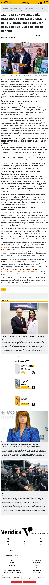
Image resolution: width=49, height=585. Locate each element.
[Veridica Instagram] (8, 541)
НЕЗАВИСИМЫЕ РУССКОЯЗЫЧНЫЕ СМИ (12, 570)
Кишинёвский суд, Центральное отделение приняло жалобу (18, 271)
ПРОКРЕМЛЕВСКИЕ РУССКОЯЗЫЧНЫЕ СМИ (12, 572)
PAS (36, 286)
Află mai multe (38, 578)
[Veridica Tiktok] (8, 544)
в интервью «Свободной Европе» (35, 122)
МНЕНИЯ (8, 7)
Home (3, 7)
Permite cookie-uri (29, 582)
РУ (41, 2)
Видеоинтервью (36, 572)
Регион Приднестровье (36, 563)
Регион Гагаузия (36, 562)
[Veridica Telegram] (24, 544)
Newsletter (12, 550)
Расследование (12, 565)
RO (39, 2)
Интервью (12, 562)
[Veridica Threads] (24, 541)
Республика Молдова (36, 560)
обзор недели (10, 286)
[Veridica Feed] (41, 544)
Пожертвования (12, 552)
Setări (6, 582)
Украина (36, 565)
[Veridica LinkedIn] (8, 538)
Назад (3, 289)
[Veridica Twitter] (41, 538)
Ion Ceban (31, 286)
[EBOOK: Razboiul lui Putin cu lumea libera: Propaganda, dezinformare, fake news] (24, 400)
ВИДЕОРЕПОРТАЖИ (37, 570)
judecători (41, 286)
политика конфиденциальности (12, 555)
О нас (12, 547)
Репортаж (12, 563)
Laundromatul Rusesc (21, 286)
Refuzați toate (17, 582)
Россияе (36, 567)
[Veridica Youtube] (41, 541)
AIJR (12, 553)
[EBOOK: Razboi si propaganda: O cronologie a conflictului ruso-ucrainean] (24, 383)
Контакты (12, 548)
